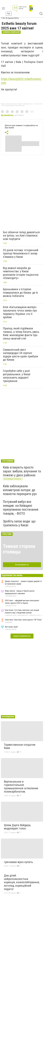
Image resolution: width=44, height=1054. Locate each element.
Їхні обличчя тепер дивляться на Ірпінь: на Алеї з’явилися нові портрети (21, 236)
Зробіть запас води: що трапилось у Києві (19, 523)
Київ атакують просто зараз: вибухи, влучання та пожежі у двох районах (22, 471)
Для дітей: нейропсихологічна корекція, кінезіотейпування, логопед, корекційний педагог (22, 882)
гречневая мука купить (18, 862)
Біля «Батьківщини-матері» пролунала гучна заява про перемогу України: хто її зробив (20, 312)
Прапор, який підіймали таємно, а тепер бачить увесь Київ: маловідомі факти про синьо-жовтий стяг (21, 333)
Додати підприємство (22, 636)
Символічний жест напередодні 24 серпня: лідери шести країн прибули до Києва (20, 355)
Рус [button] (8, 13)
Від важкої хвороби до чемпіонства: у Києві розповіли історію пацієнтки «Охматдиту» (20, 273)
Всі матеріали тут (22, 564)
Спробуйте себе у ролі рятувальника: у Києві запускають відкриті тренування (16, 376)
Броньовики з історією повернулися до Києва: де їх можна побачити (20, 293)
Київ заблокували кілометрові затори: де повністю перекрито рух (20, 490)
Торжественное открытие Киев (19, 746)
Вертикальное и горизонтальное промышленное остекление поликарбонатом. (21, 786)
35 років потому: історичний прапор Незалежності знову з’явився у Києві (20, 253)
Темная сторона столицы (19, 549)
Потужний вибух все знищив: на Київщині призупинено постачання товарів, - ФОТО (20, 507)
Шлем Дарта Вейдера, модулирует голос (17, 826)
